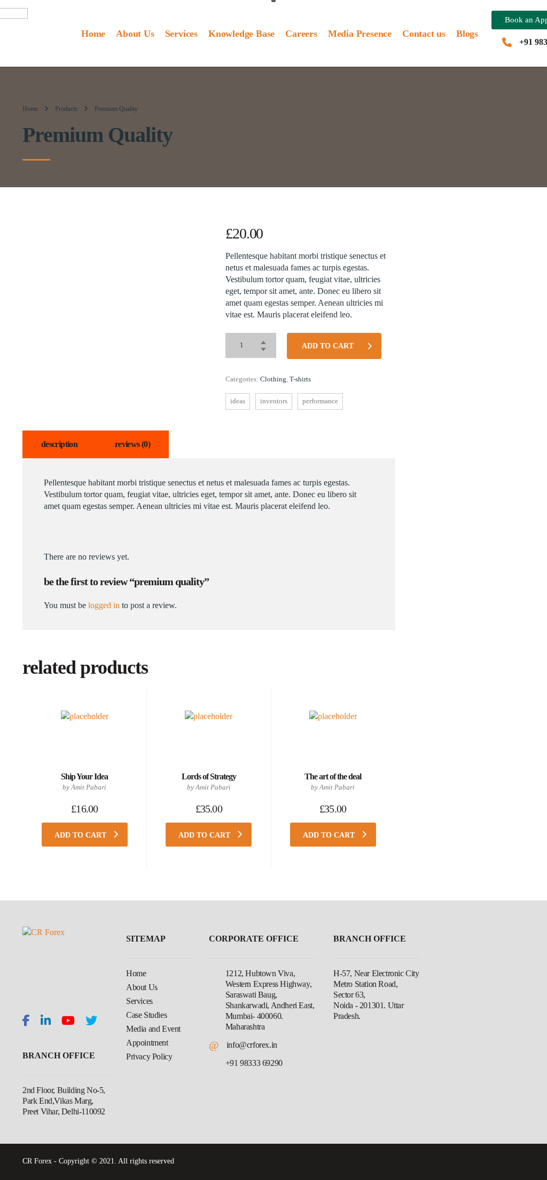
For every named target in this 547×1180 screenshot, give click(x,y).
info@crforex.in (251, 1044)
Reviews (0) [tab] (132, 444)
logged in (104, 605)
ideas (237, 401)
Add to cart (328, 346)
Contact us (424, 33)
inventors (273, 401)
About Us (135, 33)
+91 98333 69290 (254, 1062)
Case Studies (146, 1014)
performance (320, 401)
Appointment (147, 1042)
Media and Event (153, 1028)
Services (181, 33)
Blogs (467, 33)
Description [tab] (59, 444)
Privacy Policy (149, 1056)
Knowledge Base (241, 33)
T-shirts (300, 379)
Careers (301, 33)
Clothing (273, 379)
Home (93, 33)
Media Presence (360, 33)
